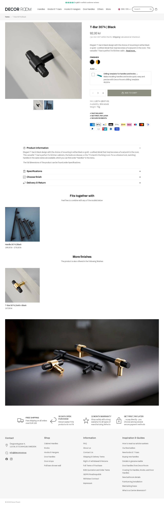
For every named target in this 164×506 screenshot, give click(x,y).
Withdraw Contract (91, 479)
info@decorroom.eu (18, 453)
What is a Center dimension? (134, 491)
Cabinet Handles (51, 444)
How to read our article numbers (135, 444)
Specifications (34, 171)
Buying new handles (130, 457)
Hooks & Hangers (51, 452)
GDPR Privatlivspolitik (92, 474)
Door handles (49, 457)
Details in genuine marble (132, 461)
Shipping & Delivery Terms (94, 457)
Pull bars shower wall (52, 466)
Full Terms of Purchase (92, 466)
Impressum (87, 483)
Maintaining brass (129, 486)
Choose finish (34, 177)
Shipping (116, 37)
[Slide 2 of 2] (48, 105)
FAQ (85, 444)
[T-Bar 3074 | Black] (92, 62)
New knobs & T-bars (130, 452)
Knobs (47, 448)
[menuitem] (108, 9)
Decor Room (15, 502)
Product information (38, 148)
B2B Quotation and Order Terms (96, 470)
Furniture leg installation (132, 482)
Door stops (49, 461)
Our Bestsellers (128, 448)
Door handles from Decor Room (135, 466)
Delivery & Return (36, 182)
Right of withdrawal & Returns (95, 461)
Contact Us (88, 452)
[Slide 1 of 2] (38, 105)
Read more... (131, 51)
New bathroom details (131, 477)
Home (7, 17)
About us (87, 448)
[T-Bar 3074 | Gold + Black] (98, 62)
